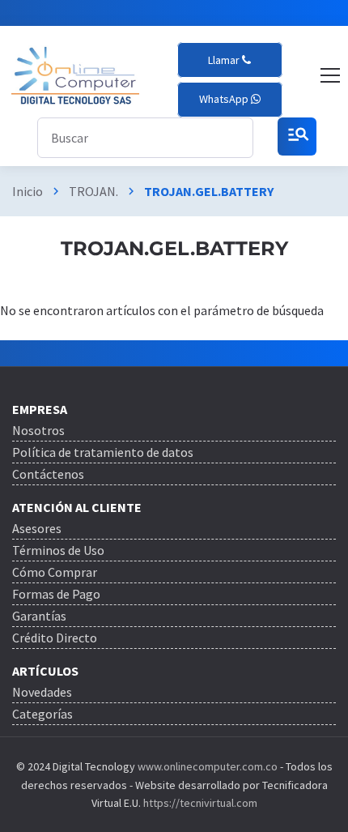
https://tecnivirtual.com (200, 803)
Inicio (27, 191)
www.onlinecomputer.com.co (206, 766)
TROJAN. (93, 191)
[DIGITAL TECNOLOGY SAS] (75, 75)
